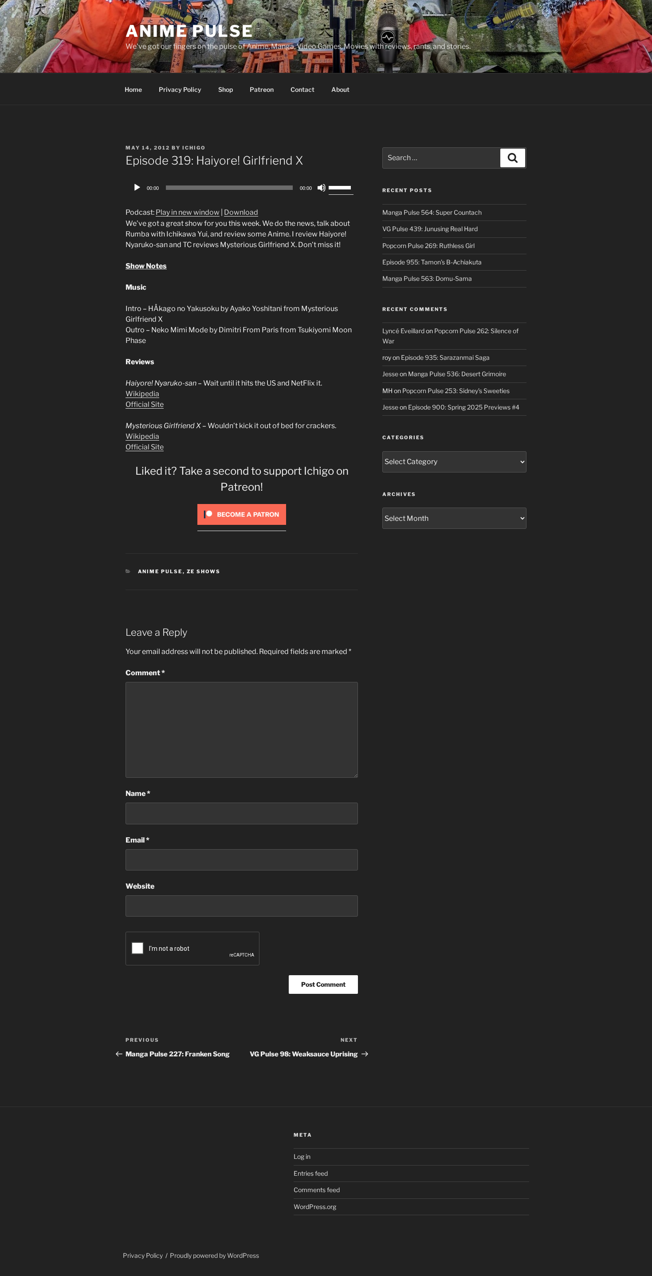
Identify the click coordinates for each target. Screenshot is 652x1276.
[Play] (137, 187)
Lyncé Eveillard (403, 331)
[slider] (341, 187)
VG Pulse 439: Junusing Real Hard (430, 228)
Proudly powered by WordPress (214, 1255)
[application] (242, 188)
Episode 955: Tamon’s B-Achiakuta (432, 262)
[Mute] (321, 187)
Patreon (262, 89)
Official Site (145, 404)
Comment (145, 673)
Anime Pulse (190, 31)
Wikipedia (142, 394)
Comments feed (317, 1189)
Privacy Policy (180, 89)
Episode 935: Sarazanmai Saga (445, 357)
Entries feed (311, 1173)
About (340, 89)
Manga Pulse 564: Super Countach (432, 212)
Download (241, 212)
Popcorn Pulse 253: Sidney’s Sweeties (456, 390)
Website (140, 886)
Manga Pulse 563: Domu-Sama (427, 278)
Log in (302, 1156)
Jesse (390, 374)
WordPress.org (315, 1206)
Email (137, 840)
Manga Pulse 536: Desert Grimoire (457, 374)
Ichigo (194, 148)
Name (138, 793)
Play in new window (188, 212)
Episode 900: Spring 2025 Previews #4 (463, 407)
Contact (302, 89)
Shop (225, 89)
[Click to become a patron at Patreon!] (241, 527)
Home (133, 89)
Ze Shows (204, 571)
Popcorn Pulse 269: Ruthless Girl (428, 245)
